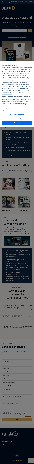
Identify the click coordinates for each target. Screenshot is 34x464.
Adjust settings (17, 118)
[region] (17, 94)
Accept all (17, 123)
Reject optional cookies (17, 114)
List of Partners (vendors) (9, 110)
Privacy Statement (7, 94)
